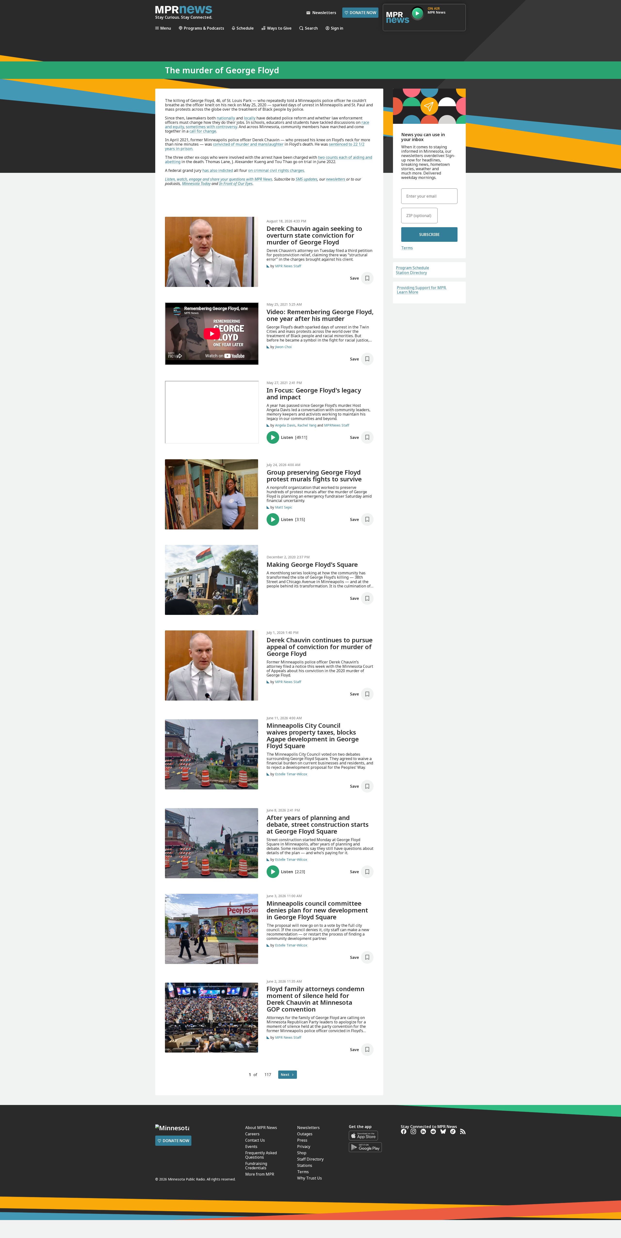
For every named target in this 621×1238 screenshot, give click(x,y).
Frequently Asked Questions (261, 1155)
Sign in (337, 28)
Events (251, 1146)
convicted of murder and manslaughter (248, 144)
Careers (252, 1134)
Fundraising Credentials (256, 1166)
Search (311, 28)
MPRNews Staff (336, 425)
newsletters (336, 179)
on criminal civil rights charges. (276, 170)
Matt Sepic (283, 507)
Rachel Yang (306, 425)
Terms (407, 248)
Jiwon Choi (283, 346)
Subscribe (429, 234)
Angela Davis (285, 425)
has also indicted (217, 170)
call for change (202, 131)
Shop (301, 1152)
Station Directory (411, 272)
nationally (226, 118)
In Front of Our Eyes (236, 183)
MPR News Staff (288, 266)
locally (249, 118)
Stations (304, 1165)
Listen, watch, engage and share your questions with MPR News (218, 179)
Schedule (245, 28)
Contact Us (255, 1140)
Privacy (303, 1146)
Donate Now (360, 13)
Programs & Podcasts (204, 28)
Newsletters (308, 1127)
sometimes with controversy (211, 126)
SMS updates (306, 179)
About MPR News (261, 1127)
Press (302, 1140)
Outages (304, 1134)
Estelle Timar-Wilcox (291, 774)
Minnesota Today (196, 183)
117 (267, 1074)
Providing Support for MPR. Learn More (422, 290)
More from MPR (259, 1174)
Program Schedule (412, 268)
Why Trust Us (309, 1178)
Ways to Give (279, 28)
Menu (165, 28)
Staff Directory (310, 1159)
